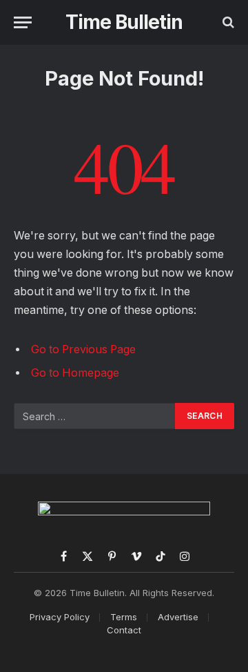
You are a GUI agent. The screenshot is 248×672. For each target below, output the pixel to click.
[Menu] (23, 22)
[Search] (227, 22)
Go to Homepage (75, 372)
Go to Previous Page (83, 349)
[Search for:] (95, 416)
